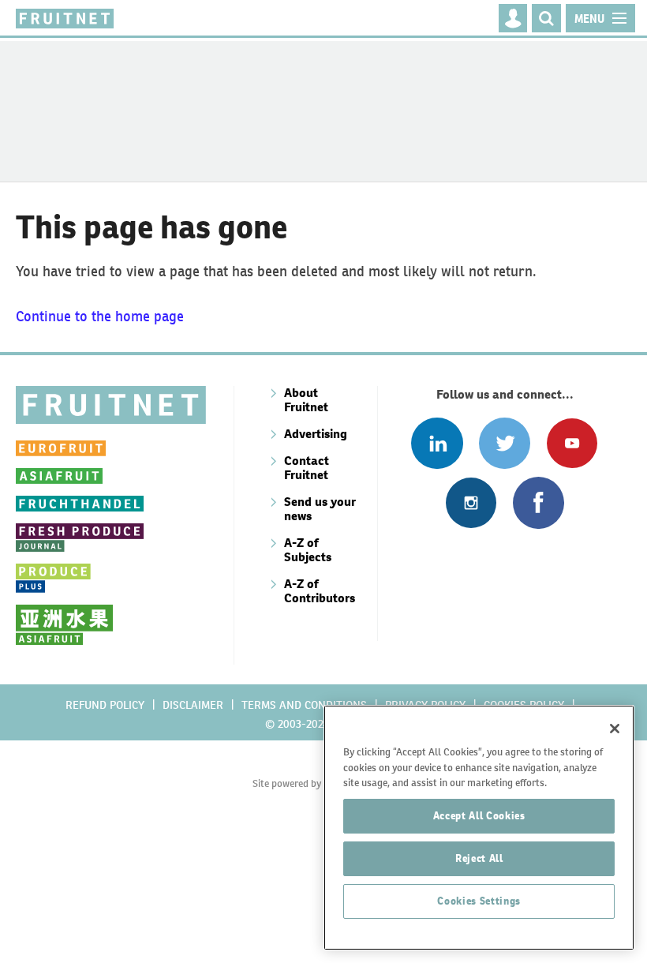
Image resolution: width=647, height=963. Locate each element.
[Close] (614, 728)
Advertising (315, 433)
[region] (479, 827)
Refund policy (104, 705)
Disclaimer (193, 705)
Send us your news (320, 508)
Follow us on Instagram (470, 502)
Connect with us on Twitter (504, 443)
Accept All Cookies (479, 815)
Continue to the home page (100, 316)
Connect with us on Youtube (571, 443)
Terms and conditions (304, 705)
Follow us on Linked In (436, 443)
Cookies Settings (479, 901)
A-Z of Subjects (307, 549)
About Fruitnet (306, 399)
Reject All (479, 858)
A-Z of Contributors (319, 590)
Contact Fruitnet (306, 467)
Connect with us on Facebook (538, 502)
